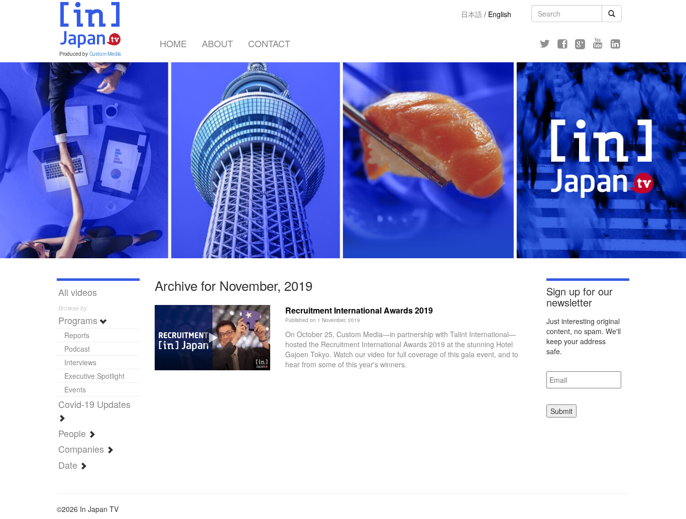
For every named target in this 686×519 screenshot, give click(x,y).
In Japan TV (89, 25)
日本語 (471, 14)
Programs (79, 320)
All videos (77, 291)
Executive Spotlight (94, 376)
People (73, 433)
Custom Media (105, 53)
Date (69, 464)
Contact (269, 43)
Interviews (80, 362)
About (217, 43)
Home (173, 43)
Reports (76, 335)
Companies (82, 448)
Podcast (77, 349)
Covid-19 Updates (94, 403)
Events (75, 389)
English (499, 14)
